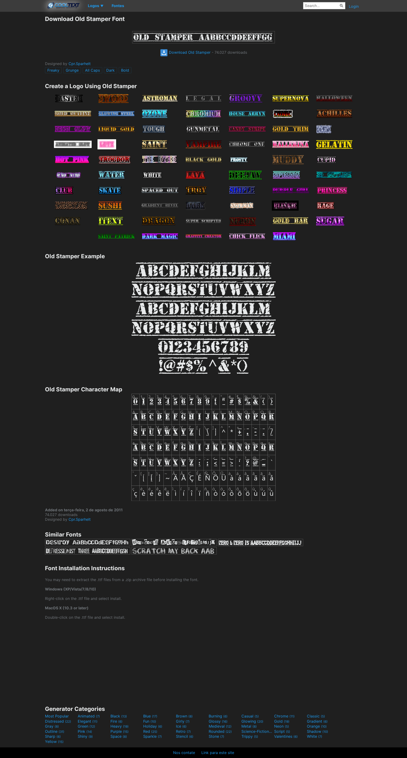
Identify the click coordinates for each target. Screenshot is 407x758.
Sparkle (152, 736)
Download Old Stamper (189, 52)
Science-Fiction (257, 731)
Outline (54, 731)
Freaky (53, 70)
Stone (216, 736)
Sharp (53, 736)
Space (118, 736)
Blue (150, 716)
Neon (281, 726)
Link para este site (217, 752)
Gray (52, 726)
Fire (116, 721)
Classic (316, 716)
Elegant (88, 721)
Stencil (184, 736)
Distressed (58, 721)
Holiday (152, 726)
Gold (281, 721)
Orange (317, 726)
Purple (119, 731)
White (314, 736)
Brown (184, 716)
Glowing (252, 721)
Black (118, 716)
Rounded (220, 731)
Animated (89, 716)
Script (282, 731)
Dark (110, 70)
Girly (183, 721)
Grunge (72, 70)
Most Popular (57, 716)
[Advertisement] (22, 86)
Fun (149, 721)
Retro (183, 731)
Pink (85, 731)
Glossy (218, 721)
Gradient (317, 721)
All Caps (92, 70)
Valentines (286, 736)
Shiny (85, 736)
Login (354, 6)
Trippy (249, 736)
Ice (181, 726)
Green (86, 726)
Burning (218, 716)
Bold (125, 70)
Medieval (220, 726)
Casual (250, 716)
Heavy (119, 726)
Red (150, 731)
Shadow (317, 731)
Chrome (284, 716)
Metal (249, 726)
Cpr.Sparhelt (80, 63)
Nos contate (184, 752)
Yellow (54, 741)
